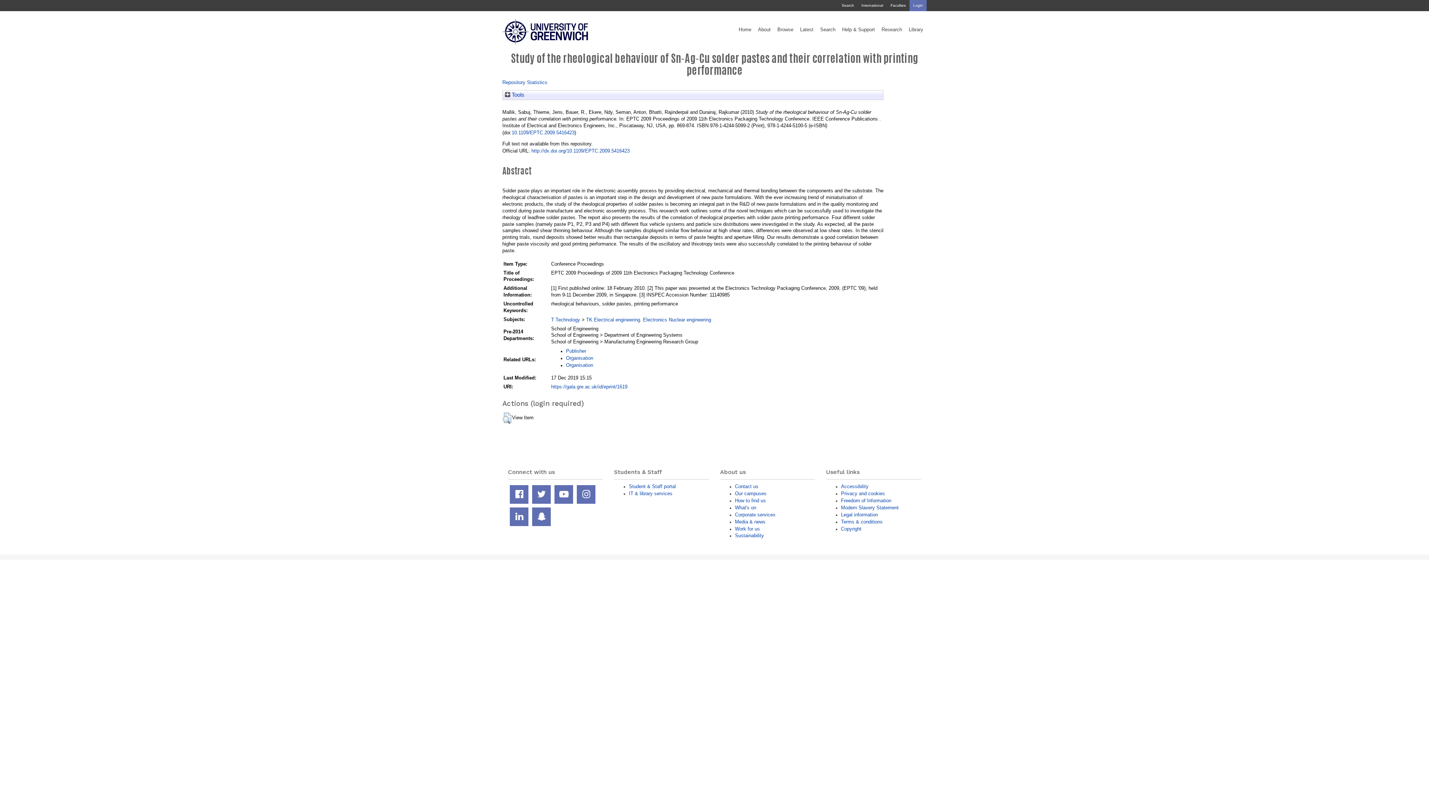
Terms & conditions (862, 522)
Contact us (746, 486)
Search (848, 5)
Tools (517, 95)
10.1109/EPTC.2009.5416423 (543, 132)
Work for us (747, 529)
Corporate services (755, 515)
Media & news (750, 522)
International (872, 5)
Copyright (851, 529)
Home (745, 29)
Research (892, 29)
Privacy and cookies (863, 493)
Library (916, 29)
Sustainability (749, 535)
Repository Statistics (524, 82)
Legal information (859, 515)
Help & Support (858, 29)
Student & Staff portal (652, 486)
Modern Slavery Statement (870, 507)
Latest (806, 29)
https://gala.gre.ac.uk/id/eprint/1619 (589, 387)
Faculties (898, 5)
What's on (745, 507)
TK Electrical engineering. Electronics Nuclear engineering (648, 320)
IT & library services (650, 493)
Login (918, 5)
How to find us (750, 500)
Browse (785, 29)
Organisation (579, 358)
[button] (507, 418)
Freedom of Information (866, 500)
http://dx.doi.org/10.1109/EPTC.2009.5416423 (580, 151)
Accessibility (855, 486)
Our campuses (751, 493)
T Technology (565, 320)
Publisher (576, 351)
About (764, 29)
